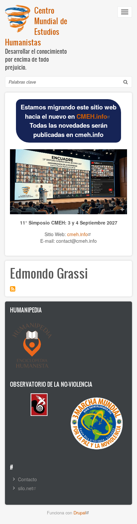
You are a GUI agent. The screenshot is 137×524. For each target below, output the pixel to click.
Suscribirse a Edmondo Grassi (12, 289)
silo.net (25, 488)
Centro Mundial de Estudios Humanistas (36, 26)
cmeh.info (77, 234)
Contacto (27, 479)
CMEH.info (91, 116)
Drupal (79, 512)
